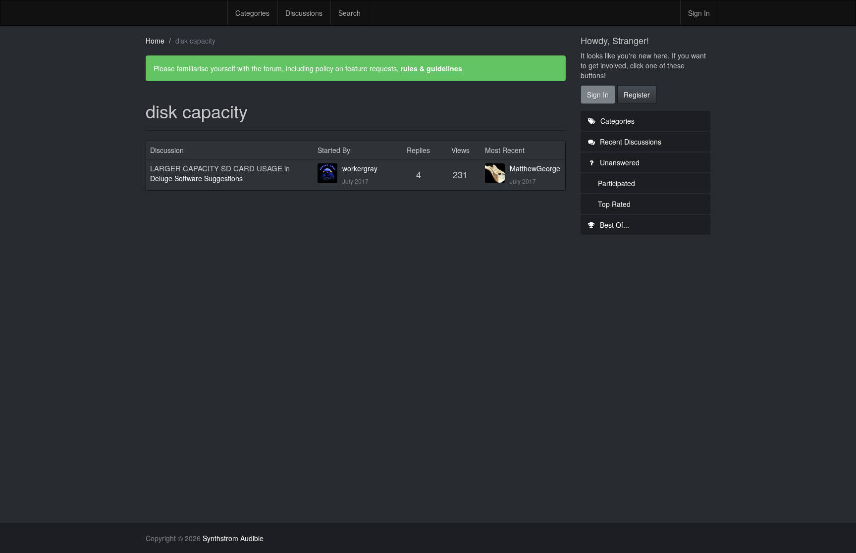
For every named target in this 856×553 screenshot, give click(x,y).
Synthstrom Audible (183, 12)
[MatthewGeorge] (497, 173)
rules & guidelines (431, 68)
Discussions (303, 13)
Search (349, 13)
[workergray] (330, 173)
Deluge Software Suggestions (196, 178)
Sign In (699, 13)
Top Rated (614, 204)
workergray (359, 168)
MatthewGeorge (535, 168)
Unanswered (619, 162)
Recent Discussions (629, 142)
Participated (616, 183)
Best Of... (613, 225)
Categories (252, 13)
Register (637, 95)
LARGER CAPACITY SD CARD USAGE (216, 168)
